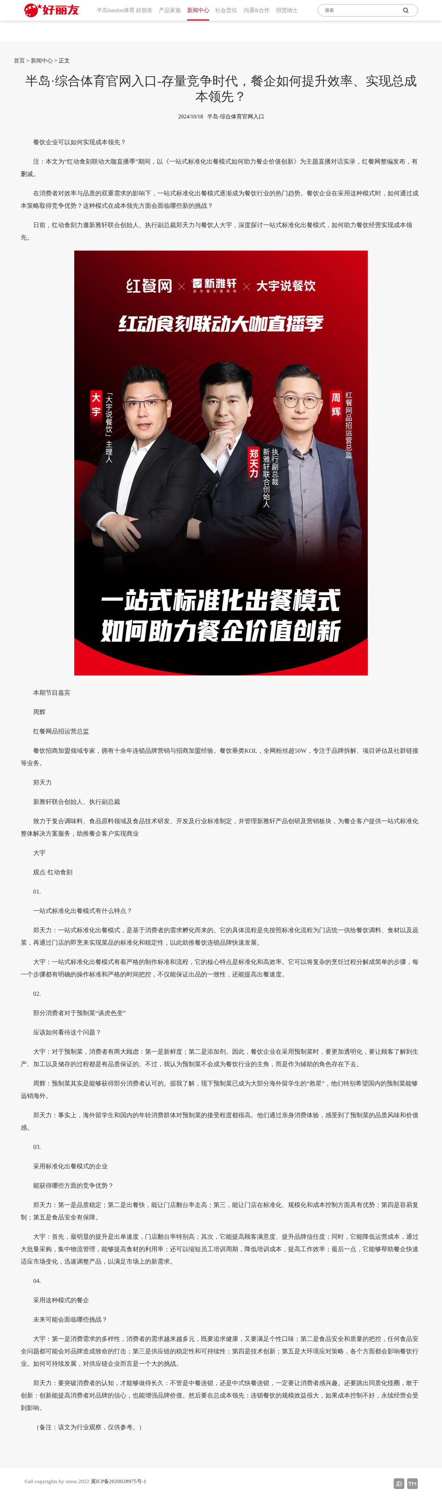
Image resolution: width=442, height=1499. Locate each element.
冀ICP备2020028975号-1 (118, 1481)
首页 (19, 61)
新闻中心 (42, 61)
